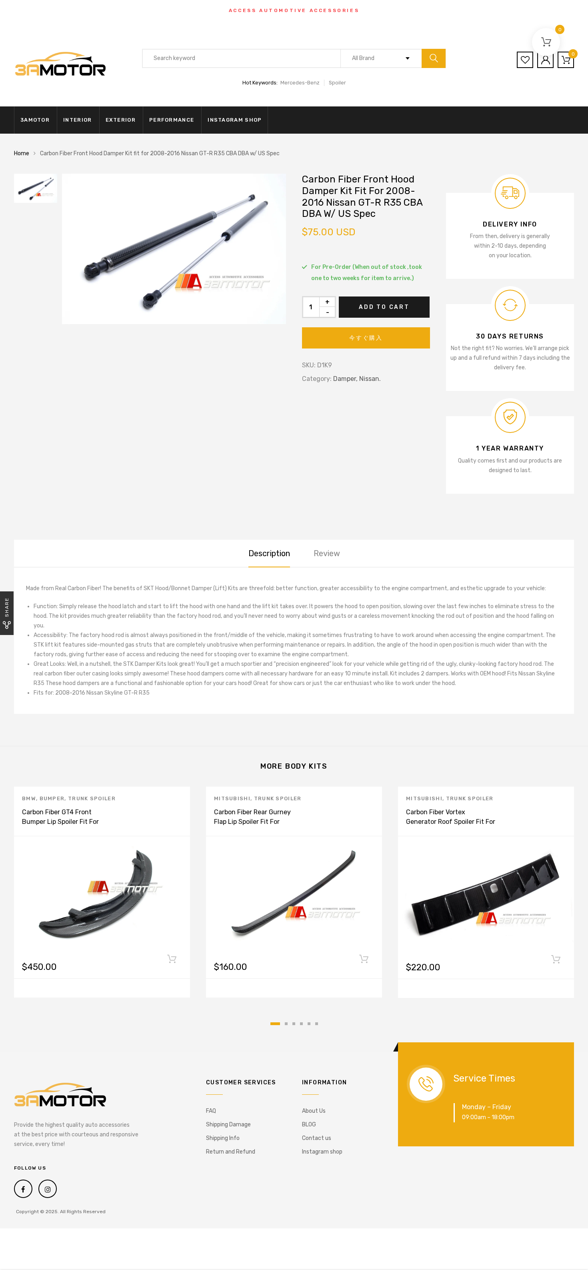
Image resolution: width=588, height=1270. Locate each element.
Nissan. (370, 379)
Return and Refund (230, 1151)
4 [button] (301, 1023)
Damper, (345, 379)
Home (21, 153)
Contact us (316, 1138)
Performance (171, 120)
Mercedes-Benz (300, 83)
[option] (174, 249)
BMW (29, 798)
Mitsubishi (232, 798)
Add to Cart (384, 307)
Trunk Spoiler (92, 798)
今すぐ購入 (366, 338)
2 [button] (286, 1023)
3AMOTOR (35, 120)
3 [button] (293, 1023)
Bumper (52, 798)
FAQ (211, 1111)
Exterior (121, 120)
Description (269, 553)
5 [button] (309, 1023)
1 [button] (275, 1023)
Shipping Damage (228, 1124)
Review (327, 553)
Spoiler (337, 83)
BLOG (309, 1124)
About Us (314, 1111)
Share (7, 607)
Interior (77, 120)
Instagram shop (235, 120)
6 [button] (316, 1023)
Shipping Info (223, 1138)
